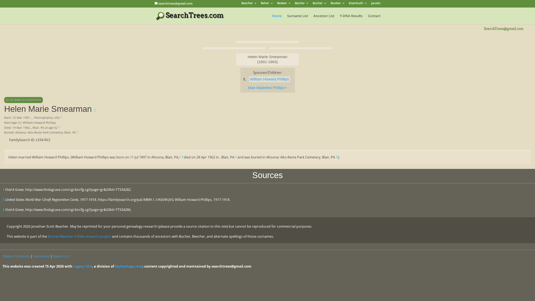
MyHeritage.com (128, 266)
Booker (336, 3)
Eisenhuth (356, 3)
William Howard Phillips (269, 79)
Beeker (282, 3)
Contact (374, 16)
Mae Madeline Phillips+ (267, 88)
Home (277, 16)
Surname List (297, 16)
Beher (265, 3)
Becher (300, 3)
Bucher (318, 3)
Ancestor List (323, 16)
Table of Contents (16, 256)
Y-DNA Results (351, 16)
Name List (61, 256)
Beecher (247, 3)
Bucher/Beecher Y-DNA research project (79, 236)
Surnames (41, 256)
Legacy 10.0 (82, 266)
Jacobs (375, 3)
